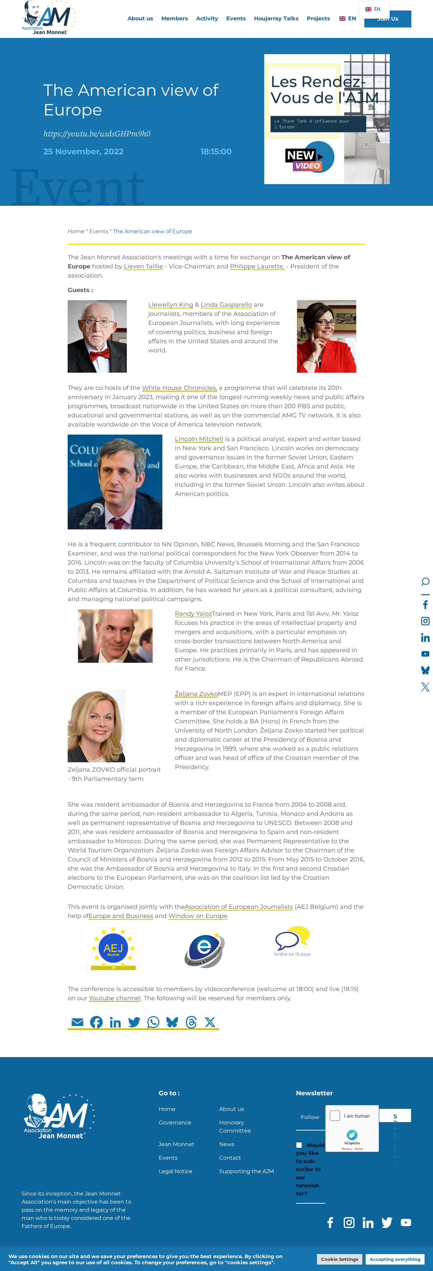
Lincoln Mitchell (199, 439)
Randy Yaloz (193, 613)
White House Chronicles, (179, 388)
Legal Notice (175, 1171)
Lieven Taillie (143, 266)
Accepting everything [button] (395, 1259)
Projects (318, 18)
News (226, 1144)
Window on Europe (197, 916)
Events (236, 18)
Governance (175, 1122)
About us (231, 1109)
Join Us (388, 19)
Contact (230, 1158)
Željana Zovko (196, 694)
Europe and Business (121, 916)
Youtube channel (115, 998)
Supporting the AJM (246, 1171)
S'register (395, 1117)
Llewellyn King (170, 304)
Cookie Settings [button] (339, 1259)
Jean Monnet (177, 1144)
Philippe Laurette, (257, 266)
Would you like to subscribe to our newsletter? (310, 1169)
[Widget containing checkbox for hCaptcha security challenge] (352, 1128)
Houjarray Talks (276, 18)
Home (76, 231)
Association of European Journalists (239, 907)
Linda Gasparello (226, 304)
